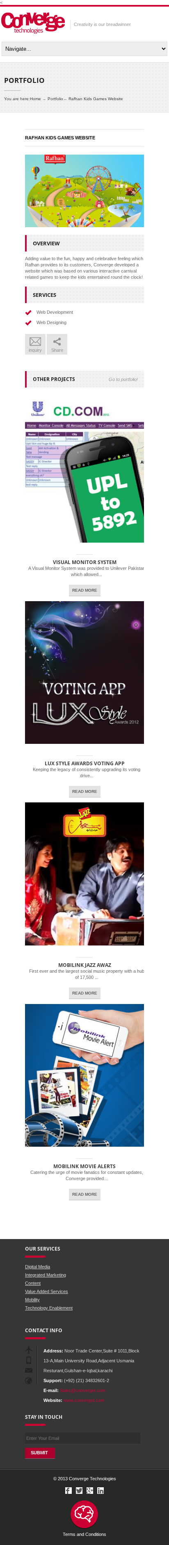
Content (33, 1283)
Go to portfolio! (123, 379)
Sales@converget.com (82, 1390)
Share (57, 350)
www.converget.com (84, 1400)
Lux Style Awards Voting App (85, 763)
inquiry (35, 350)
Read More (84, 590)
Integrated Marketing (45, 1274)
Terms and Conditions (84, 1534)
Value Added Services (46, 1291)
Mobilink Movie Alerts (84, 1166)
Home (35, 98)
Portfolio (55, 98)
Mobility (32, 1299)
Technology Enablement (49, 1307)
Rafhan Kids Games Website (96, 98)
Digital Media (37, 1266)
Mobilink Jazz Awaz (84, 965)
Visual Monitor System (84, 562)
